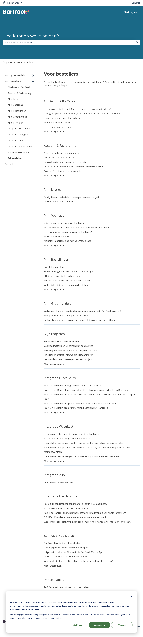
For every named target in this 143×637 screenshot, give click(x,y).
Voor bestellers (25, 62)
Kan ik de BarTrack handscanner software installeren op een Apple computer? (85, 512)
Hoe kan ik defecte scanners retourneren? (66, 508)
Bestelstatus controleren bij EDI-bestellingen (67, 280)
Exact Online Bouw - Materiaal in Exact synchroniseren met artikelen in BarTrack (86, 389)
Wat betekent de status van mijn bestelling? (67, 284)
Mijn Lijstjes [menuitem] (14, 99)
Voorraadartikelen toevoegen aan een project (68, 359)
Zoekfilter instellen (54, 267)
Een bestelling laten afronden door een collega (68, 271)
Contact (136, 2)
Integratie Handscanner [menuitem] (20, 146)
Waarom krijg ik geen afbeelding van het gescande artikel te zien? (78, 561)
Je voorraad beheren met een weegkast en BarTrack (71, 434)
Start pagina (130, 12)
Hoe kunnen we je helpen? (31, 35)
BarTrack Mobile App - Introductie (62, 543)
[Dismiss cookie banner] (132, 597)
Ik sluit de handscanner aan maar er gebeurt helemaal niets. (75, 503)
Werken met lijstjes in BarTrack (60, 201)
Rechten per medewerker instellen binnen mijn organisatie (74, 166)
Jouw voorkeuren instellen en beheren (64, 118)
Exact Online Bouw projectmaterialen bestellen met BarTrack (76, 407)
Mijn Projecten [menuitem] (15, 122)
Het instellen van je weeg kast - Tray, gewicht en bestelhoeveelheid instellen (83, 442)
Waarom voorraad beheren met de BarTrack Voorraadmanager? (77, 227)
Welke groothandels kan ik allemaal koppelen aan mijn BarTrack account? (82, 311)
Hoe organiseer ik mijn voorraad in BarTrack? (68, 231)
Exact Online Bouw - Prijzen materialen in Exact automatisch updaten (80, 403)
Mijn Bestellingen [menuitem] (17, 110)
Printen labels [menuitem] (15, 158)
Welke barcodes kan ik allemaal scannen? (65, 556)
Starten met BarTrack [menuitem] (19, 87)
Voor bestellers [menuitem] (13, 81)
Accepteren (99, 625)
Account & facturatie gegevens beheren (64, 171)
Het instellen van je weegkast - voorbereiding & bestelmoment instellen (81, 456)
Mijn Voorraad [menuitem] (15, 104)
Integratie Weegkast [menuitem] (18, 134)
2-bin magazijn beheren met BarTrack (64, 223)
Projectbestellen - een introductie (61, 341)
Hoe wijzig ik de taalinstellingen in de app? (66, 547)
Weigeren (122, 625)
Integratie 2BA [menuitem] (15, 140)
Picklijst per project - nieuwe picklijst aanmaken (68, 354)
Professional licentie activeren (59, 157)
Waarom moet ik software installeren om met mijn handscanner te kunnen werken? (87, 521)
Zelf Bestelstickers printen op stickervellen (66, 587)
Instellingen (77, 625)
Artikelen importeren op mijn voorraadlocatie (67, 240)
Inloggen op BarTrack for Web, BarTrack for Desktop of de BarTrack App (82, 113)
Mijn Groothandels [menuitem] (17, 116)
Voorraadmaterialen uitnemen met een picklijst (68, 345)
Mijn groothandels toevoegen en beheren (66, 315)
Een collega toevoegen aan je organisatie (65, 162)
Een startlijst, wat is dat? (56, 236)
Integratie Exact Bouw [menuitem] (19, 128)
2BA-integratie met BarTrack (59, 482)
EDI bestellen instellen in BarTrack (62, 276)
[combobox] (68, 42)
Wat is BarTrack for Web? (57, 122)
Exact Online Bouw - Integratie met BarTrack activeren (72, 385)
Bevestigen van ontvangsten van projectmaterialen (70, 350)
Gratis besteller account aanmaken (62, 153)
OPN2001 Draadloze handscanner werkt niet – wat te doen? (75, 517)
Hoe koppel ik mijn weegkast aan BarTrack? (67, 438)
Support (7, 62)
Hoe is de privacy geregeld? (58, 126)
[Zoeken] (137, 42)
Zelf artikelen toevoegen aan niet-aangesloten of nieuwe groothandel (80, 320)
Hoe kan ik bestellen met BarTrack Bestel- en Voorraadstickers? (77, 109)
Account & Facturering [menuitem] (19, 93)
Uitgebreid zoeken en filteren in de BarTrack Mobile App (73, 552)
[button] (33, 75)
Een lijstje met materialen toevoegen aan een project (71, 197)
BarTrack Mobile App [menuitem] (19, 152)
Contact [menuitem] (9, 164)
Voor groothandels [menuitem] (15, 75)
